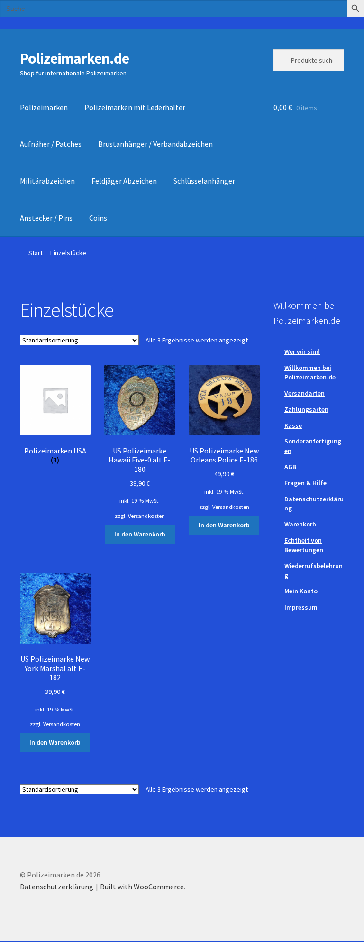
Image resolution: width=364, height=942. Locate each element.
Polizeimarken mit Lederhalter (134, 107)
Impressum (301, 607)
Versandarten (304, 393)
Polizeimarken (44, 107)
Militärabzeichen (47, 180)
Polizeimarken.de (74, 58)
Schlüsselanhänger (204, 180)
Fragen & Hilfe (305, 483)
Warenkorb (300, 524)
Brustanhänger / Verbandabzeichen (155, 143)
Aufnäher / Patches (51, 143)
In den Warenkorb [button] (139, 534)
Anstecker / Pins (46, 217)
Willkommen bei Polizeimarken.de (310, 372)
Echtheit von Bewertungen (303, 545)
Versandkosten (146, 515)
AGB (290, 466)
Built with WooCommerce (142, 886)
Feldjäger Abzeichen (124, 180)
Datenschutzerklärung (56, 886)
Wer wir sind (302, 351)
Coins (98, 217)
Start (35, 253)
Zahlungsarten (306, 409)
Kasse (293, 425)
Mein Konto (301, 591)
